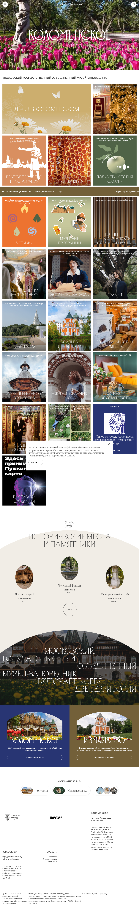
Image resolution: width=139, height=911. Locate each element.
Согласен (35, 462)
